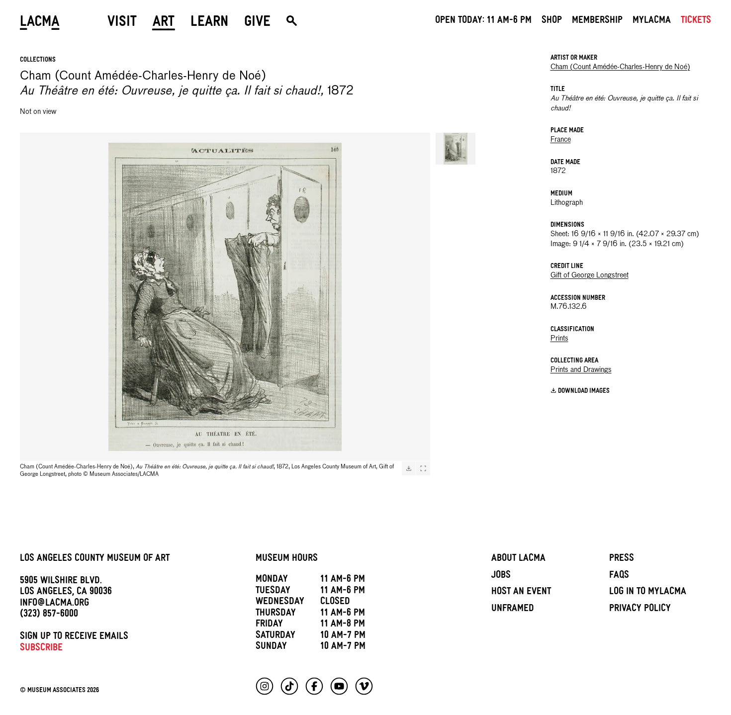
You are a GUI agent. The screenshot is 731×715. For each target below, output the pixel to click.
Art (164, 23)
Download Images (584, 391)
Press (621, 559)
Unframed (512, 609)
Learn (209, 23)
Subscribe (41, 648)
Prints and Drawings (581, 369)
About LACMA (518, 559)
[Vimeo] (364, 686)
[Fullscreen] (423, 468)
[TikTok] (289, 686)
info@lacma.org (54, 604)
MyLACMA (652, 21)
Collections (38, 60)
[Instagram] (265, 686)
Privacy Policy (640, 609)
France (560, 139)
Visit (122, 23)
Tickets (696, 21)
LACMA (40, 23)
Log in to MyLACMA (647, 592)
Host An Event (521, 592)
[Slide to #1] (455, 149)
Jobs (501, 576)
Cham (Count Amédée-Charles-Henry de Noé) (620, 67)
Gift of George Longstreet (589, 275)
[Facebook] (314, 686)
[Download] (409, 468)
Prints (559, 338)
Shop (552, 21)
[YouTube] (339, 686)
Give (257, 23)
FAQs (619, 576)
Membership (597, 21)
